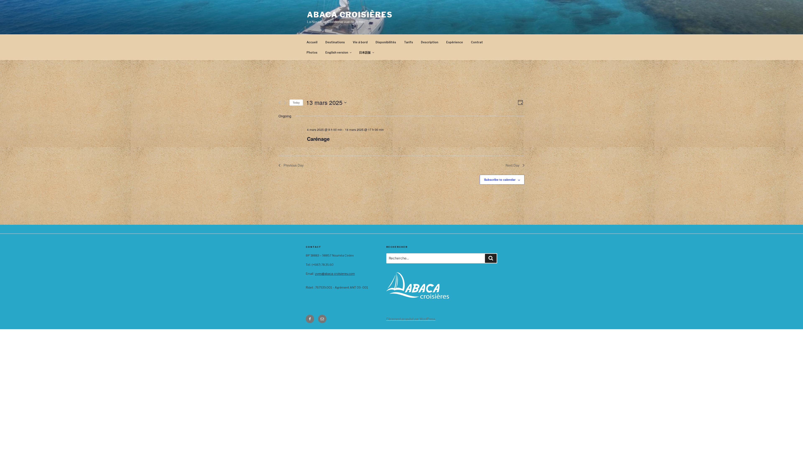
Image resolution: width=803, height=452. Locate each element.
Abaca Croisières (350, 14)
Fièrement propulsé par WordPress (410, 319)
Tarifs (408, 42)
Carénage (318, 138)
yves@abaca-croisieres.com (335, 273)
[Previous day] (280, 103)
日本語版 (365, 52)
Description (429, 42)
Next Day (512, 165)
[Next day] (285, 103)
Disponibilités (386, 42)
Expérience (454, 42)
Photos (312, 52)
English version (336, 52)
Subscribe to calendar (499, 179)
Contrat (477, 42)
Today (296, 102)
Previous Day (294, 165)
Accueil (312, 42)
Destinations (335, 42)
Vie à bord (360, 42)
